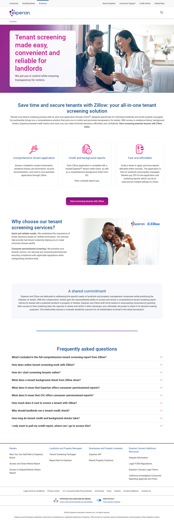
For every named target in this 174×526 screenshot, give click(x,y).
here (97, 180)
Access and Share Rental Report (25, 463)
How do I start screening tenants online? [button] (36, 372)
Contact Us (146, 491)
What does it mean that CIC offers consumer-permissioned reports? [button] (53, 395)
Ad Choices (99, 491)
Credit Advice (144, 3)
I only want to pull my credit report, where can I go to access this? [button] (51, 425)
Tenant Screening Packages (62, 454)
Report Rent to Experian (60, 460)
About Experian (108, 3)
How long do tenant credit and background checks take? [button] (46, 418)
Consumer (14, 3)
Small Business (28, 3)
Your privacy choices (111, 502)
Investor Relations (131, 491)
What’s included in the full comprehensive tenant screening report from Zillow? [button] (59, 357)
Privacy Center (53, 491)
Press (109, 491)
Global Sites (159, 3)
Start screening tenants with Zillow (87, 201)
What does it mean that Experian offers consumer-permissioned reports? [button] (56, 387)
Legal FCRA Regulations (140, 463)
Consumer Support (127, 3)
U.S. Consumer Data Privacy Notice (77, 491)
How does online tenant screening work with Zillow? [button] (43, 364)
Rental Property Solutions (101, 460)
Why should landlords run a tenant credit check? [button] (41, 410)
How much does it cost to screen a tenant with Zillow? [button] (44, 403)
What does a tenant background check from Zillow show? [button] (46, 380)
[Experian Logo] (20, 13)
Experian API (95, 454)
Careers (117, 491)
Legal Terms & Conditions (34, 491)
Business (43, 3)
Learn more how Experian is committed (76, 502)
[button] (161, 13)
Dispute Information (138, 457)
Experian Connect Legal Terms (143, 469)
